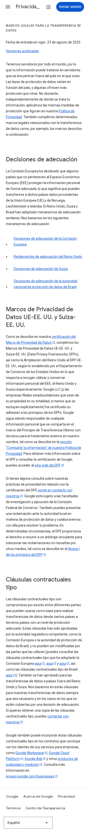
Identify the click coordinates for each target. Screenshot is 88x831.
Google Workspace (29, 753)
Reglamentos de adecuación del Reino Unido (48, 257)
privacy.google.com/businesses (30, 776)
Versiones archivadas (22, 51)
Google (12, 796)
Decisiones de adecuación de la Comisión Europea (45, 241)
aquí (38, 663)
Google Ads (33, 759)
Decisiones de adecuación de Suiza (41, 269)
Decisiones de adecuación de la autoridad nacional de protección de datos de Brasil (45, 284)
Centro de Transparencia (45, 808)
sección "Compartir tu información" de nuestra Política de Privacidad (43, 448)
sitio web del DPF (48, 465)
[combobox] (28, 823)
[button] (8, 7)
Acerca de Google (38, 796)
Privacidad (66, 796)
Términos (13, 808)
